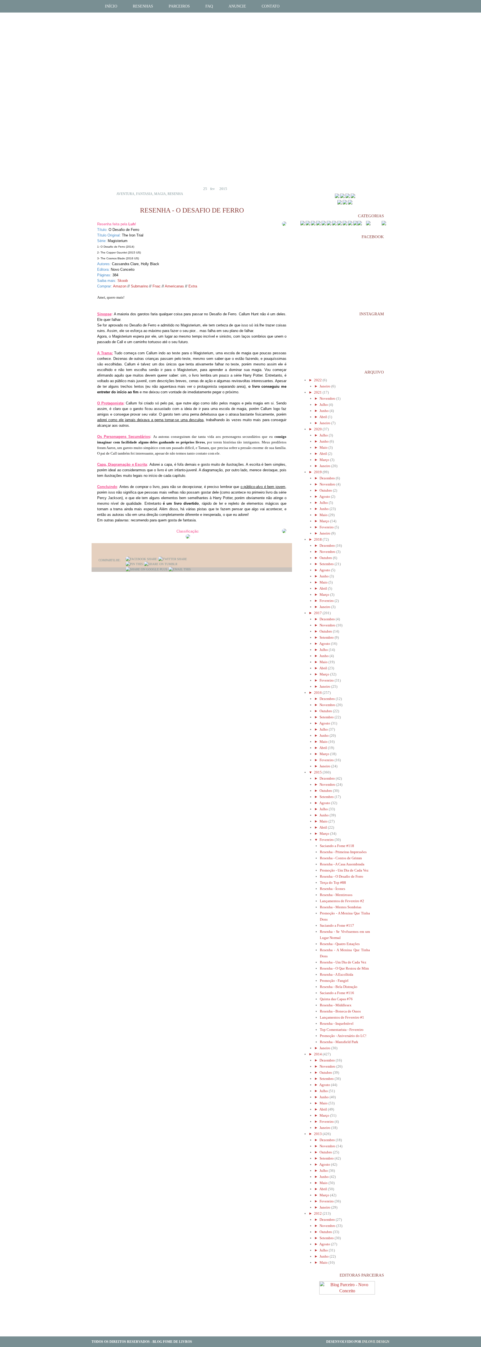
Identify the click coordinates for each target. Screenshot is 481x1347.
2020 (318, 429)
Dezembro (328, 478)
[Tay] (342, 197)
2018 (318, 539)
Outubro (326, 490)
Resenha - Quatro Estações (340, 944)
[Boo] (347, 197)
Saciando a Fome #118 (337, 846)
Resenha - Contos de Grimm (341, 858)
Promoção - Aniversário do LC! (343, 1036)
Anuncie (237, 6)
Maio (324, 447)
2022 (318, 380)
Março (325, 460)
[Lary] (353, 197)
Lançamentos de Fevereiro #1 (342, 1017)
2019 (318, 472)
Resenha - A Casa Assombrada (342, 864)
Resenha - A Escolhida (336, 974)
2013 (318, 1134)
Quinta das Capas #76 (336, 999)
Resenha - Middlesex (336, 1005)
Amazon (119, 286)
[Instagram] (350, 203)
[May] (337, 197)
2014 (318, 1054)
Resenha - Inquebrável (337, 1023)
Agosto (325, 496)
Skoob (122, 281)
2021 (318, 392)
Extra (192, 286)
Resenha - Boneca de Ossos (340, 1011)
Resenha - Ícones (332, 889)
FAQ (209, 6)
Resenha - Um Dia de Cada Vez (343, 962)
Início (111, 6)
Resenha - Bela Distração (338, 987)
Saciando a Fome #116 (337, 993)
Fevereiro (327, 527)
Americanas (174, 286)
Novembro (328, 398)
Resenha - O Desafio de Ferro (341, 876)
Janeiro (325, 386)
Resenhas (143, 6)
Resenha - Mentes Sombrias (340, 907)
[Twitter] (173, 559)
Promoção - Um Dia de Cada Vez (344, 870)
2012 (318, 1213)
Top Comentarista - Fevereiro (342, 1030)
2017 (318, 613)
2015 (318, 772)
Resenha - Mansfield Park (339, 1042)
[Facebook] (141, 559)
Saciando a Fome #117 (337, 925)
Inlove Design (375, 1342)
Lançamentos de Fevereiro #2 (342, 901)
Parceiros (179, 6)
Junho (325, 411)
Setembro (327, 564)
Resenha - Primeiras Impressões (343, 852)
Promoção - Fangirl (334, 980)
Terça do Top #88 (333, 882)
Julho (324, 404)
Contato (270, 6)
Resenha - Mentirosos (336, 895)
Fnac (157, 286)
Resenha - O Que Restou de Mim (344, 968)
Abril (323, 417)
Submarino (139, 286)
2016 (318, 692)
